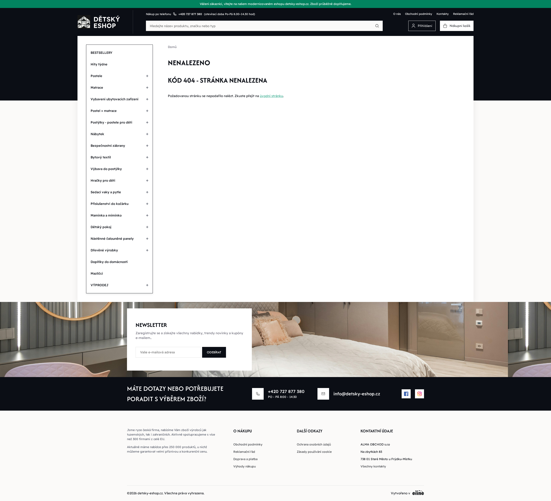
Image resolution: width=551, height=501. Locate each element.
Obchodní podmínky (418, 13)
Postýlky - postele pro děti (111, 122)
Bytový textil (101, 157)
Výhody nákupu (244, 466)
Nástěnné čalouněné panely (112, 239)
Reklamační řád (463, 13)
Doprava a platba (245, 459)
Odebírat (214, 352)
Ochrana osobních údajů (314, 444)
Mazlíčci (97, 273)
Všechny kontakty (373, 466)
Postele (96, 76)
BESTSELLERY (101, 53)
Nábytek (97, 134)
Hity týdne (99, 64)
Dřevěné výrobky (104, 250)
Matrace (97, 87)
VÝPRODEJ (99, 285)
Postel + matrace (104, 111)
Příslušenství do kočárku (109, 204)
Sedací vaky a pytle (106, 192)
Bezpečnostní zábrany (108, 146)
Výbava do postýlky (106, 169)
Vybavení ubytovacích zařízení (114, 99)
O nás (397, 13)
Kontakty (442, 13)
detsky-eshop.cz (150, 493)
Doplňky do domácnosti (109, 262)
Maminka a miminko (106, 215)
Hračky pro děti (103, 180)
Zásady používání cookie (314, 451)
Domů (172, 47)
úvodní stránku (271, 96)
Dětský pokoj (101, 227)
